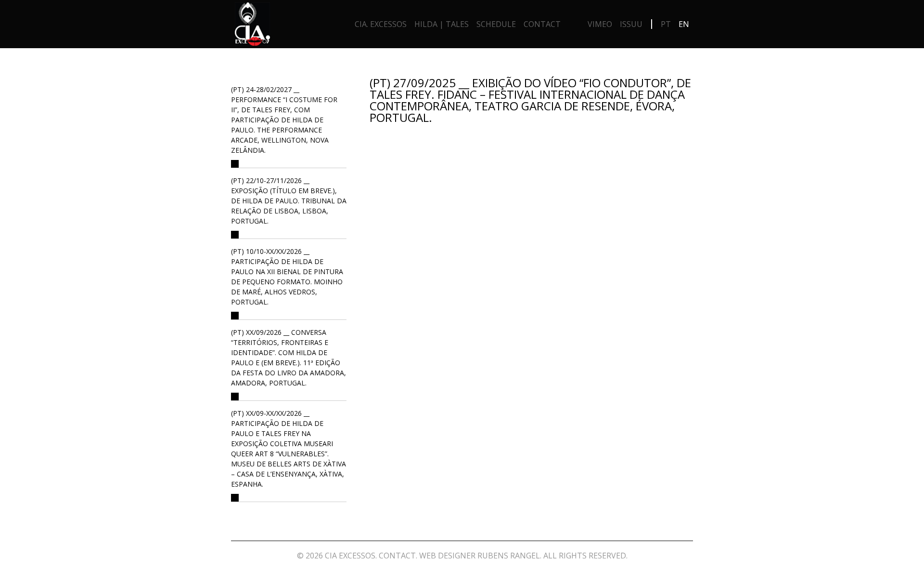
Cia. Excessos (381, 24)
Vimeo (600, 24)
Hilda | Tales (441, 24)
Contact (542, 24)
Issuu (631, 24)
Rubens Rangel (508, 555)
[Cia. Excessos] (252, 26)
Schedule (496, 24)
